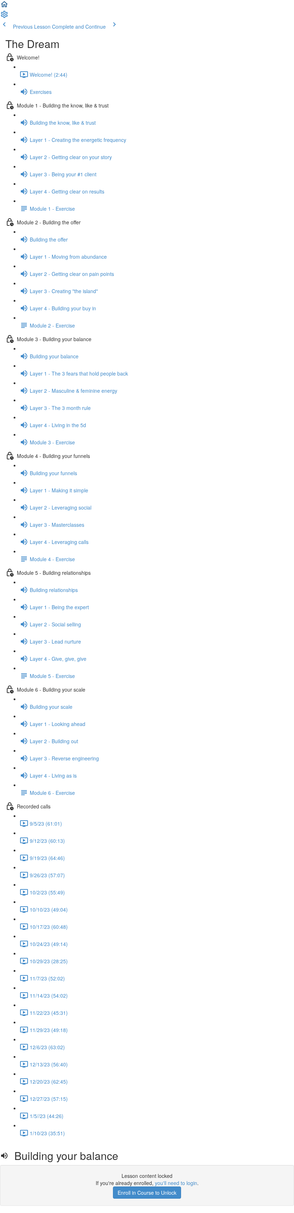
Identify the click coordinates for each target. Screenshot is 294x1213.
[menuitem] (4, 16)
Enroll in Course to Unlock (147, 1192)
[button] (4, 6)
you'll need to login (176, 1182)
